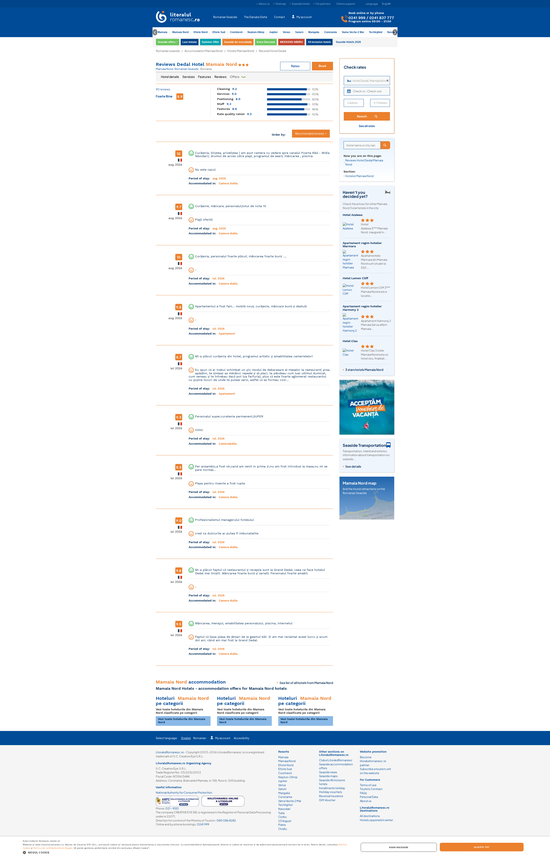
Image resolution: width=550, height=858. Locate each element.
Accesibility (241, 738)
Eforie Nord (201, 32)
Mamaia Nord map (359, 483)
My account (304, 16)
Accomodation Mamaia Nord (204, 51)
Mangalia (313, 32)
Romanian (199, 738)
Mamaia (162, 32)
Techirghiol (375, 32)
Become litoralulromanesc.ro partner (373, 761)
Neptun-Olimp (256, 32)
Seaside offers (167, 42)
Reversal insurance (331, 796)
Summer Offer (210, 42)
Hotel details (170, 77)
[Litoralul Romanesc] (178, 17)
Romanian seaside (168, 51)
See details (353, 466)
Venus (286, 32)
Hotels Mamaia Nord (240, 51)
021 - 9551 (172, 808)
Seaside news (328, 772)
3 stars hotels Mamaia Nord (364, 369)
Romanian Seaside (225, 16)
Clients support (345, 3)
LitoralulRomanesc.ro (170, 752)
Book (322, 66)
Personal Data (369, 797)
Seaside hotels (301, 3)
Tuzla (281, 813)
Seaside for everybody (238, 42)
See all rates (367, 126)
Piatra (282, 824)
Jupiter (273, 32)
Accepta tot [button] (481, 847)
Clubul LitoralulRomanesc (335, 760)
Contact (279, 16)
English (186, 738)
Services (188, 77)
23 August (284, 821)
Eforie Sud (218, 32)
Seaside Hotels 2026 (348, 42)
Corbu (282, 817)
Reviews (220, 77)
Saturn (299, 32)
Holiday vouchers (330, 792)
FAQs (363, 793)
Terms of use (368, 785)
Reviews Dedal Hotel (196, 64)
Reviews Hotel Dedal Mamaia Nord (364, 162)
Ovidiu (282, 829)
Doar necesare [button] (398, 847)
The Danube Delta (255, 16)
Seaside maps (328, 776)
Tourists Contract (371, 789)
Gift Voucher (327, 800)
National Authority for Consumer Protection (184, 792)
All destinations (370, 816)
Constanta (330, 32)
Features (204, 77)
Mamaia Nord (180, 32)
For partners (323, 3)
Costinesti (236, 32)
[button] (186, 852)
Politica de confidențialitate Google (53, 847)
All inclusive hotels (319, 42)
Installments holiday (332, 788)
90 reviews (163, 89)
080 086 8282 (226, 820)
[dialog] (275, 847)
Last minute (189, 42)
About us (264, 3)
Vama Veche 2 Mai (353, 32)
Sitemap (280, 3)
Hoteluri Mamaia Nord (359, 176)
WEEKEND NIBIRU (291, 42)
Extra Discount (266, 42)
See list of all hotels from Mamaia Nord (306, 683)
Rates (295, 66)
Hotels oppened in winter (376, 820)
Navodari (284, 809)
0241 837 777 (381, 17)
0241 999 (356, 17)
